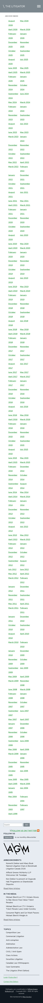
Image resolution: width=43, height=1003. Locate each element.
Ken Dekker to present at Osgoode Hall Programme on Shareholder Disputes (21, 882)
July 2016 (24, 406)
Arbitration (10, 944)
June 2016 (12, 415)
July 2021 (24, 192)
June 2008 (12, 689)
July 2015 (24, 449)
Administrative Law (14, 947)
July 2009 (24, 668)
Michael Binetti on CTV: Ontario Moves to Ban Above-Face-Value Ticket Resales (22, 900)
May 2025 (24, 68)
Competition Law (13, 932)
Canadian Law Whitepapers (17, 963)
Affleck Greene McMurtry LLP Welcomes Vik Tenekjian (18, 873)
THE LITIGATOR (15, 6)
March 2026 (25, 29)
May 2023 (24, 132)
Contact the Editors (11, 982)
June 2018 (12, 329)
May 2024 (12, 102)
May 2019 (24, 286)
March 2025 (25, 72)
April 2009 (24, 676)
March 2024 (25, 102)
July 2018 (24, 321)
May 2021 (24, 201)
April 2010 (24, 634)
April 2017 (12, 376)
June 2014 (12, 492)
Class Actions (12, 955)
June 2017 (12, 372)
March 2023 (13, 136)
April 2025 (12, 72)
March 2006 (13, 754)
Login (6, 977)
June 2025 (12, 68)
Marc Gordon (27, 997)
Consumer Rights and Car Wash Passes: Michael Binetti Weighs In (22, 914)
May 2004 (12, 796)
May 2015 (24, 458)
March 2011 (13, 608)
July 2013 (24, 526)
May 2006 (12, 749)
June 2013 (12, 535)
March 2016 (25, 419)
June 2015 (12, 458)
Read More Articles (12, 888)
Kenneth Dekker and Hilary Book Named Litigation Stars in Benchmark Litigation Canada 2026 (21, 866)
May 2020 (24, 244)
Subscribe (8, 837)
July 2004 (24, 788)
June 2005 (12, 779)
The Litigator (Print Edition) (17, 970)
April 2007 (24, 719)
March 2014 (25, 496)
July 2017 (24, 364)
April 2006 (24, 749)
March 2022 (13, 166)
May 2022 (12, 162)
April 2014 (12, 496)
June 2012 (24, 569)
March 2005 (25, 784)
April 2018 (12, 334)
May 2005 (24, 779)
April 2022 (24, 162)
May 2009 (12, 676)
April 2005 (12, 784)
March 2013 (25, 539)
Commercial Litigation (15, 936)
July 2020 (24, 235)
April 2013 (12, 539)
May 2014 (24, 492)
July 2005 (24, 771)
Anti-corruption (12, 940)
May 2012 (12, 574)
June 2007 (24, 711)
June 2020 (12, 244)
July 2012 (12, 569)
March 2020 (25, 248)
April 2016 (12, 419)
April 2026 (12, 29)
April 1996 (12, 814)
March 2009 (13, 681)
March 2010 (13, 642)
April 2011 (24, 604)
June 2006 (24, 741)
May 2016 (24, 415)
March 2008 (25, 689)
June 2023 (12, 132)
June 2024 (24, 94)
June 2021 (12, 201)
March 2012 (13, 578)
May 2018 (24, 329)
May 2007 (12, 719)
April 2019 (12, 291)
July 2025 (24, 59)
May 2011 (12, 604)
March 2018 (25, 334)
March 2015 (25, 462)
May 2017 (24, 372)
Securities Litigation (14, 959)
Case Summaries (13, 967)
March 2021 (25, 205)
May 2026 (24, 21)
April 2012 (24, 574)
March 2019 (25, 291)
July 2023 (24, 124)
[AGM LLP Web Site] (16, 857)
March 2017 (25, 376)
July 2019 (24, 278)
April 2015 (12, 462)
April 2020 (12, 248)
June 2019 (12, 286)
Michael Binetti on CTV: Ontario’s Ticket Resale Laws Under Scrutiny (21, 907)
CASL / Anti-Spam (14, 951)
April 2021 (12, 205)
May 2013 (24, 535)
